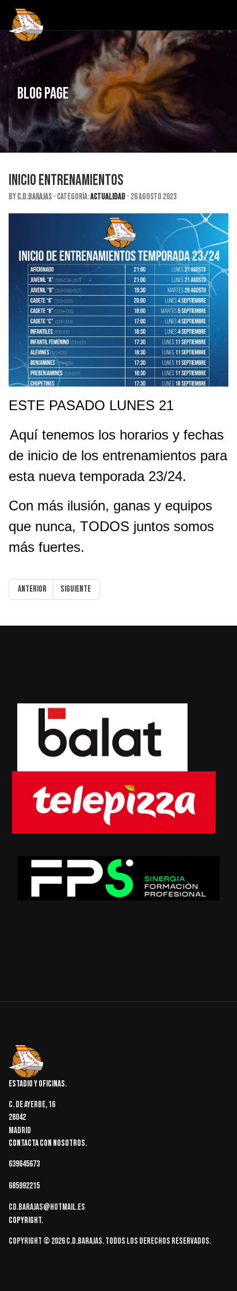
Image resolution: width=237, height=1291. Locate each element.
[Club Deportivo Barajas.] (26, 25)
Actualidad (107, 197)
